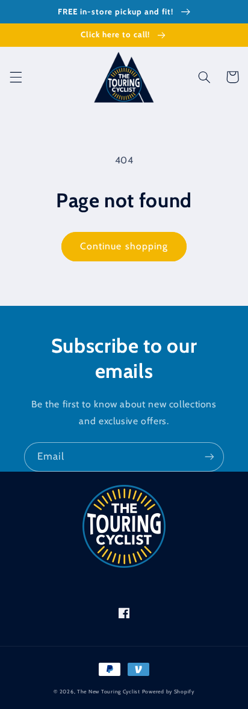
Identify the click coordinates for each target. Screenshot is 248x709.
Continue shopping (124, 246)
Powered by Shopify (168, 692)
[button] (15, 77)
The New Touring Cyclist (108, 692)
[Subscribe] (209, 457)
